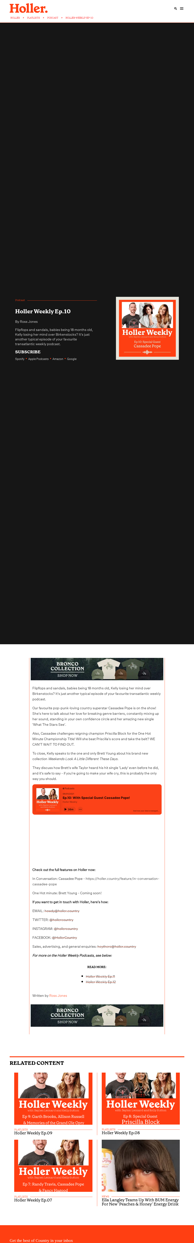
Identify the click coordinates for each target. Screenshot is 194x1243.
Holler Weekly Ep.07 (33, 1200)
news (105, 1196)
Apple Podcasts (38, 358)
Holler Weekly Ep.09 (33, 1133)
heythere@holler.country (116, 946)
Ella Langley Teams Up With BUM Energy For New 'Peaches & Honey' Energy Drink (140, 1202)
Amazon (57, 358)
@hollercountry (61, 919)
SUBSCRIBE (28, 352)
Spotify (19, 358)
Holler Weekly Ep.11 (100, 976)
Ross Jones (29, 321)
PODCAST (52, 18)
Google (72, 358)
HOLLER (15, 18)
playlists (21, 1130)
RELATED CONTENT (37, 1063)
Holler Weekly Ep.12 (101, 981)
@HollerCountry (64, 937)
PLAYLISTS (33, 18)
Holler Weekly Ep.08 (121, 1133)
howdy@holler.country (62, 910)
